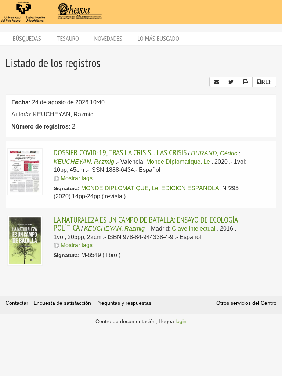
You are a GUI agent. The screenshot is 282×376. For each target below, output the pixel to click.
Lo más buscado (158, 38)
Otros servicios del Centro (246, 303)
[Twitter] (231, 82)
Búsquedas (27, 38)
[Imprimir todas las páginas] (245, 82)
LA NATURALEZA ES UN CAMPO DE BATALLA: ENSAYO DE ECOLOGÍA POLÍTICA (146, 223)
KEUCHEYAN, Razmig (84, 162)
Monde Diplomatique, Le (178, 162)
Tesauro (68, 38)
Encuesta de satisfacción (62, 303)
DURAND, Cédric (214, 153)
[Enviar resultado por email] (216, 82)
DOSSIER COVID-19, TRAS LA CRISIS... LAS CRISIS (120, 152)
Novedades (108, 38)
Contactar (17, 303)
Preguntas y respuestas (123, 303)
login (181, 321)
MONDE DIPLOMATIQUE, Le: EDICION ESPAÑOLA (150, 188)
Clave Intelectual (194, 228)
